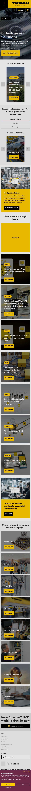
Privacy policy (26, 771)
